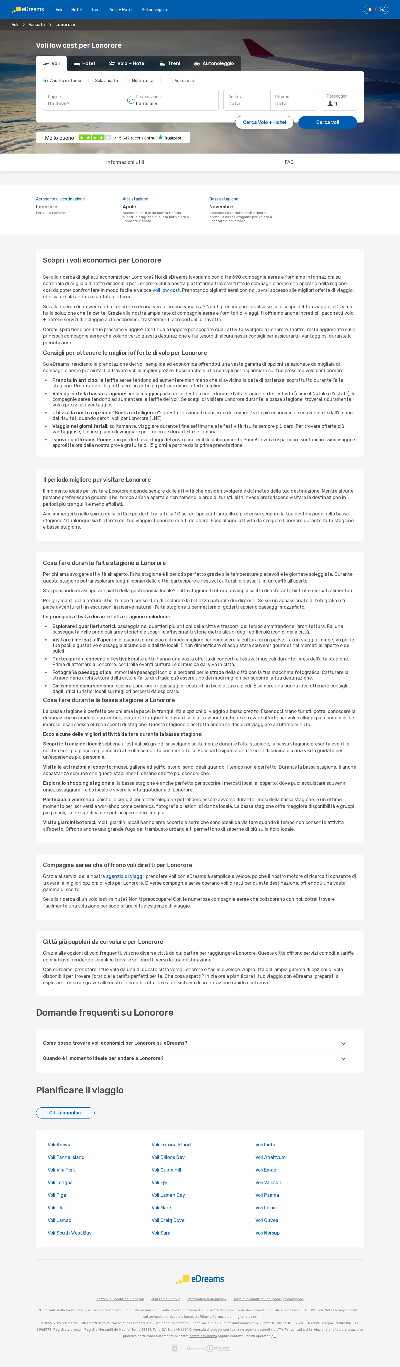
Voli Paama (267, 1195)
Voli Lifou (265, 1208)
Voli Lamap (59, 1220)
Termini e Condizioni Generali (120, 1299)
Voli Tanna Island (66, 1157)
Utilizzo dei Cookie (165, 1299)
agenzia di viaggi (124, 876)
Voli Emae (265, 1170)
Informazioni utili (125, 162)
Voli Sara (161, 1233)
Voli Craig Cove (168, 1220)
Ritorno (282, 96)
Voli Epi (159, 1182)
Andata (235, 96)
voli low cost (166, 290)
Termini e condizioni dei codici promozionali (268, 1299)
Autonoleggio (154, 9)
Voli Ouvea (266, 1220)
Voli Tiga (57, 1195)
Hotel (76, 9)
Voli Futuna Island (171, 1145)
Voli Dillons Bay (168, 1157)
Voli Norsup (267, 1233)
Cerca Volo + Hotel (264, 122)
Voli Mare (161, 1208)
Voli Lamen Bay (168, 1195)
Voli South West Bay (70, 1233)
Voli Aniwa (59, 1145)
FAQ (289, 162)
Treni (95, 9)
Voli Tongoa (60, 1182)
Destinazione (148, 96)
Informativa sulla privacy (206, 1299)
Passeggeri (337, 96)
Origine (54, 96)
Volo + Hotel (121, 9)
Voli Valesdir (268, 1182)
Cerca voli (327, 122)
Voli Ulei (56, 1208)
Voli (59, 9)
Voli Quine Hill (166, 1170)
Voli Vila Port (61, 1170)
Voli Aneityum (270, 1157)
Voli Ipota (265, 1145)
